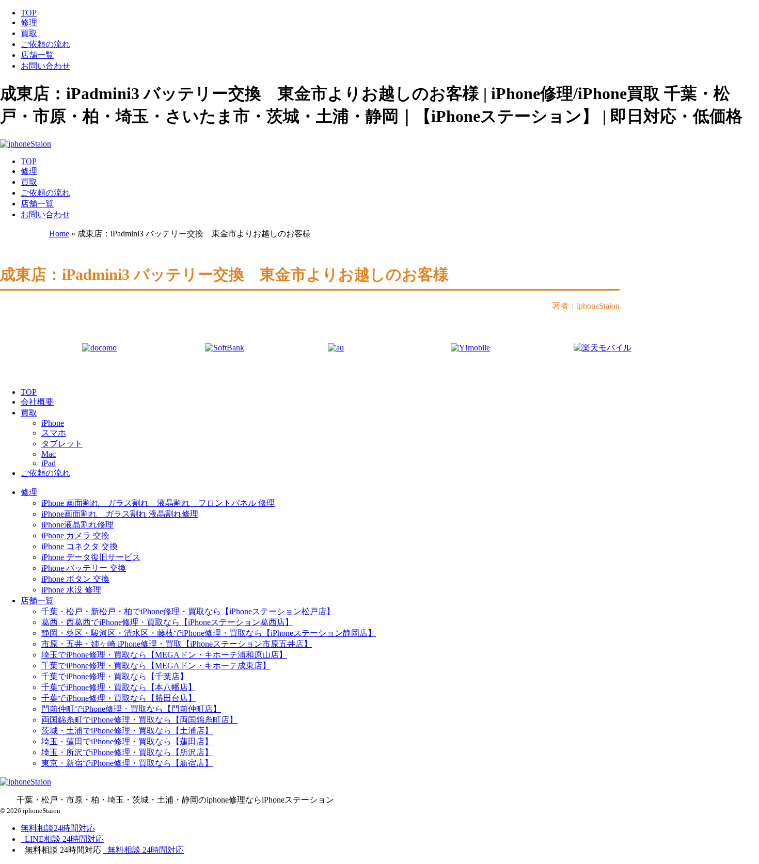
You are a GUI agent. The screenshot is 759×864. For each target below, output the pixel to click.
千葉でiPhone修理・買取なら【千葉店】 (114, 676)
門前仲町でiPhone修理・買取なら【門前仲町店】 (131, 709)
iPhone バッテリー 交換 (83, 568)
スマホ (53, 432)
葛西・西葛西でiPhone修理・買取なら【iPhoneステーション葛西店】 (167, 622)
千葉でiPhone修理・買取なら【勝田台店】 (118, 698)
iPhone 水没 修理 (71, 589)
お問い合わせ (45, 65)
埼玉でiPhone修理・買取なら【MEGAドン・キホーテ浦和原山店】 (164, 654)
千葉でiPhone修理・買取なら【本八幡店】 (118, 687)
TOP (29, 12)
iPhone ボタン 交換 (75, 578)
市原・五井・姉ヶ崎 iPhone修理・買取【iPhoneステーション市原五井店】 (176, 643)
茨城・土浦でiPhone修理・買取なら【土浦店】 (127, 730)
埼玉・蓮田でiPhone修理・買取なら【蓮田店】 (127, 741)
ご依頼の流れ (45, 44)
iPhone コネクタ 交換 (79, 546)
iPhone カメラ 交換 (75, 535)
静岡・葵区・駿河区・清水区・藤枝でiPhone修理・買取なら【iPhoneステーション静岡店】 (208, 633)
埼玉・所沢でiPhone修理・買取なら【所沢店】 (127, 752)
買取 (29, 33)
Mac (48, 454)
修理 (29, 22)
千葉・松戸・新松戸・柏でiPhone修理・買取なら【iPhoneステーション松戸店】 (188, 611)
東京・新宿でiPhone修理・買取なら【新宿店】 (127, 763)
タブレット (62, 443)
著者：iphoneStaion (586, 305)
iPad (48, 463)
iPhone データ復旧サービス (90, 557)
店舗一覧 (37, 55)
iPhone (52, 423)
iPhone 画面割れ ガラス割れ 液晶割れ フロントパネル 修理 (158, 503)
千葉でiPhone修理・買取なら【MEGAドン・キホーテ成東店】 (156, 665)
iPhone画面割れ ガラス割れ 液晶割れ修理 (119, 513)
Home (59, 233)
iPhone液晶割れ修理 (77, 524)
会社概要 (37, 401)
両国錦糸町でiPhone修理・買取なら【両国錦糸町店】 (139, 719)
